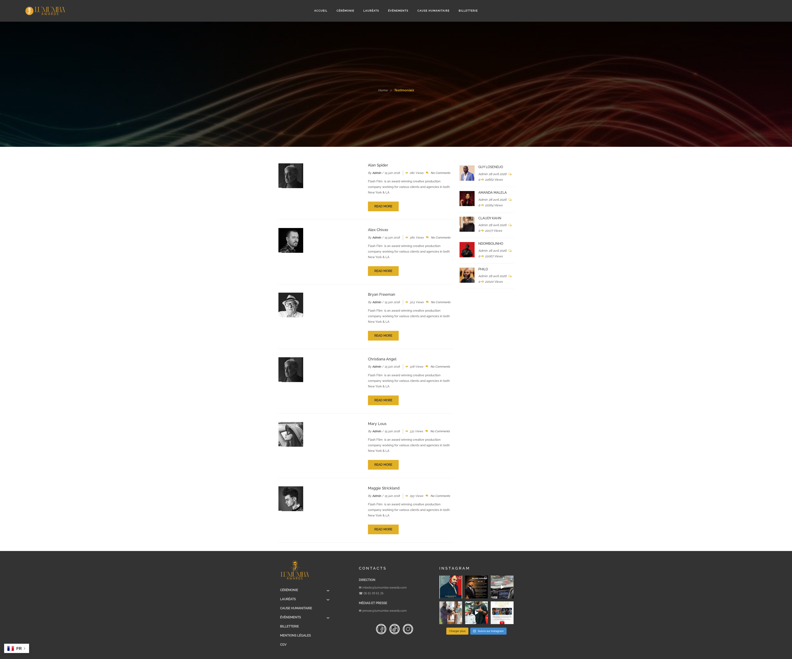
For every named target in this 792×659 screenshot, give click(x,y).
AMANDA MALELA (492, 193)
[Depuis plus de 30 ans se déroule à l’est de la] (502, 587)
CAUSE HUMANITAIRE (433, 10)
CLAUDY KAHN (489, 218)
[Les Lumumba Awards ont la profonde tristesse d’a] (476, 587)
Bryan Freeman (381, 294)
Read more (383, 206)
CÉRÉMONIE (345, 10)
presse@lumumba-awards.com (384, 611)
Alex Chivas (378, 230)
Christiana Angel (382, 359)
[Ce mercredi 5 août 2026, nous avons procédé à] (450, 612)
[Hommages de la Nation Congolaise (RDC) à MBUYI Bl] (450, 587)
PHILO (483, 269)
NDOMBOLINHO (490, 244)
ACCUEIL (321, 10)
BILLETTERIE (468, 10)
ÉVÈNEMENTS (398, 10)
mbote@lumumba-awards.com (384, 587)
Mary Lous (377, 424)
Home (383, 90)
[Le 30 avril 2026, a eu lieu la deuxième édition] (502, 612)
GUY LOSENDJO (490, 167)
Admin (376, 173)
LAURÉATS (371, 10)
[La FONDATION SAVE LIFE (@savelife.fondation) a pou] (476, 612)
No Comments (440, 173)
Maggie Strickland (384, 488)
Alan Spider (378, 165)
